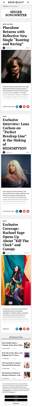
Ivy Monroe (6, 378)
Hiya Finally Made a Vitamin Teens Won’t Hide (12, 344)
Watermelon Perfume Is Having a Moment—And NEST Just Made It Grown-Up (12, 374)
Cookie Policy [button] (7, 390)
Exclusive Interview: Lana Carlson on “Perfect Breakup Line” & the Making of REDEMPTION (16, 134)
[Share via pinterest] (28, 106)
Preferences (16, 403)
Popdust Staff (9, 48)
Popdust (5, 6)
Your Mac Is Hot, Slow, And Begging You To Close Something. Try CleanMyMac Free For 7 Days (12, 354)
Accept (16, 396)
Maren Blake (6, 348)
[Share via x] (20, 106)
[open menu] (4, 2)
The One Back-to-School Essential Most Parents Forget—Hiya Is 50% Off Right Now (11, 364)
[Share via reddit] (24, 106)
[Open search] (28, 2)
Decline (16, 400)
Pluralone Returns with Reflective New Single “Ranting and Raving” (16, 35)
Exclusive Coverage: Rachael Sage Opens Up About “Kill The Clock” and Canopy (16, 236)
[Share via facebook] (17, 106)
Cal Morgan (6, 358)
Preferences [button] (12, 392)
